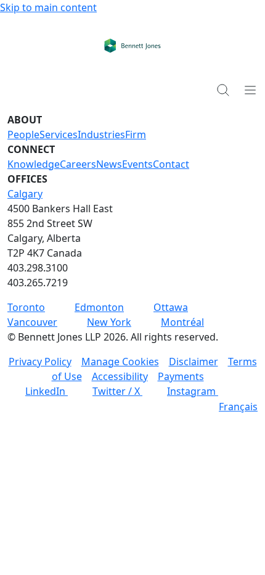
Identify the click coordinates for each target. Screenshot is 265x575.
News (109, 164)
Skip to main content (48, 7)
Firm (135, 134)
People (23, 134)
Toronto (26, 307)
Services (58, 134)
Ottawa (170, 307)
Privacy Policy (40, 361)
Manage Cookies (120, 361)
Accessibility (120, 376)
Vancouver (32, 322)
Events (137, 164)
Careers (78, 164)
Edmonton (99, 307)
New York (109, 322)
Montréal (182, 322)
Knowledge (33, 164)
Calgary (25, 194)
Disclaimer (193, 361)
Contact (171, 164)
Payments (181, 376)
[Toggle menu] (250, 89)
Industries (101, 134)
